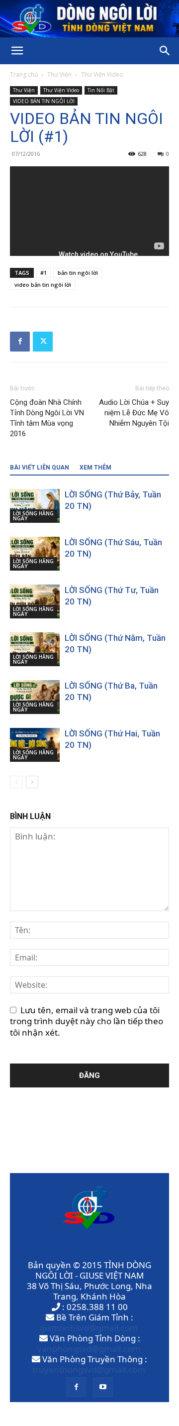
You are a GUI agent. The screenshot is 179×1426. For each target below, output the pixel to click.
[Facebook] (20, 342)
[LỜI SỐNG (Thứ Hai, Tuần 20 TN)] (35, 745)
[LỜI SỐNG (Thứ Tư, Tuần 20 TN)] (35, 602)
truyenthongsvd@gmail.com (88, 1369)
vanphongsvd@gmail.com (88, 1348)
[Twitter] (43, 342)
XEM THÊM (95, 467)
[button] (17, 50)
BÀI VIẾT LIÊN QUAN (39, 467)
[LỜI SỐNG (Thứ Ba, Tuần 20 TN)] (35, 697)
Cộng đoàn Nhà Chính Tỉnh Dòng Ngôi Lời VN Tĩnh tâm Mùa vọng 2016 (47, 418)
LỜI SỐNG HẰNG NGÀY (33, 516)
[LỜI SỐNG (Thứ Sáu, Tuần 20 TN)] (35, 554)
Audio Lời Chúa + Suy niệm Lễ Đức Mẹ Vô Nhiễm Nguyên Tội (134, 413)
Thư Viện (59, 74)
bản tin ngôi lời (78, 272)
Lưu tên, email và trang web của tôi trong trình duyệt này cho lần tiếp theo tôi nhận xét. (86, 1021)
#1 (43, 272)
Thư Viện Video (102, 74)
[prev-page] (16, 782)
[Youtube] (103, 1387)
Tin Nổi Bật (101, 90)
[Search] (165, 50)
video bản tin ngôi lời (42, 284)
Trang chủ (24, 74)
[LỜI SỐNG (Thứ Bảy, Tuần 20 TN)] (35, 506)
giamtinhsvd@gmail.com (89, 1327)
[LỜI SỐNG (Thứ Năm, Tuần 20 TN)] (35, 649)
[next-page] (32, 782)
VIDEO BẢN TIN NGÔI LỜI (44, 101)
